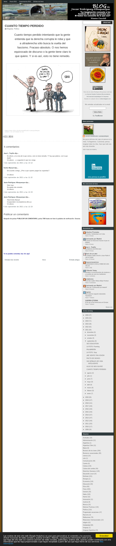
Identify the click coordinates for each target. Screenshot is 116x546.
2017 (87, 406)
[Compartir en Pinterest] (12, 136)
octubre (89, 338)
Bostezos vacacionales (90, 453)
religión (85, 522)
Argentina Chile (88, 445)
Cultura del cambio (89, 468)
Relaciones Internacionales (92, 520)
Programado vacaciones (91, 512)
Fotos (85, 489)
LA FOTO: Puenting (93, 346)
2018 (87, 403)
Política (16, 29)
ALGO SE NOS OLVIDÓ (95, 366)
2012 (87, 421)
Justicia (85, 502)
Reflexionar (86, 517)
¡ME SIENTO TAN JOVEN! (95, 355)
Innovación (86, 499)
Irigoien (88, 292)
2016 (87, 409)
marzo (89, 387)
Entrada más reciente (12, 260)
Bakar (85, 448)
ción (84, 458)
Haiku (85, 494)
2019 (87, 400)
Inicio (5, 1)
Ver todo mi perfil (90, 149)
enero (89, 393)
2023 (87, 324)
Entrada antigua (74, 260)
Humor (85, 497)
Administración (88, 440)
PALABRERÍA (91, 349)
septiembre (91, 341)
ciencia (85, 456)
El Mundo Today (91, 270)
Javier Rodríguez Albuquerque (14, 182)
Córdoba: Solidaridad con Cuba (95, 234)
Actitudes (86, 438)
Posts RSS (13, 1)
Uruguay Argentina (89, 530)
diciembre (90, 332)
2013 (87, 418)
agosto (89, 373)
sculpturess (89, 279)
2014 (87, 415)
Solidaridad (86, 525)
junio (89, 379)
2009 (87, 429)
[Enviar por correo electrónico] (3, 136)
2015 (87, 412)
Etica (84, 486)
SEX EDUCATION (93, 343)
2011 (87, 423)
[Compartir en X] (8, 136)
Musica (85, 504)
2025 (87, 318)
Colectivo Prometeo (92, 232)
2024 (87, 321)
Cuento (85, 463)
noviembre (90, 335)
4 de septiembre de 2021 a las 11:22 (18, 177)
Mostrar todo (109, 307)
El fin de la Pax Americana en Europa (96, 302)
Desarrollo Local (88, 474)
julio (88, 376)
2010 (87, 426)
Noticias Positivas (89, 507)
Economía (86, 481)
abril (88, 385)
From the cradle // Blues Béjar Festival (97, 281)
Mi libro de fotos (38, 1)
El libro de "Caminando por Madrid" (96, 287)
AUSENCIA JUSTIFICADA (93, 249)
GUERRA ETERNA (91, 300)
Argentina (86, 443)
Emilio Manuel (9, 168)
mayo (89, 382)
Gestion (85, 492)
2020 (87, 397)
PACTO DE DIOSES (93, 358)
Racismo (86, 515)
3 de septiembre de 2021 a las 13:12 (18, 163)
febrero (89, 390)
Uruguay (85, 527)
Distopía (85, 479)
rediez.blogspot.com (105, 98)
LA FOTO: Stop (92, 352)
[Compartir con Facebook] (10, 136)
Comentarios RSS (25, 1)
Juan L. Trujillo (9, 153)
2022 (87, 327)
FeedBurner (99, 116)
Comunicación (87, 461)
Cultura (85, 466)
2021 (87, 330)
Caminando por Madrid (93, 239)
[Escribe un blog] (6, 136)
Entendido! (104, 535)
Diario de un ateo (91, 254)
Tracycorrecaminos (92, 262)
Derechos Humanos (89, 471)
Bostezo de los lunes (90, 450)
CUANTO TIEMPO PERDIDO (24, 26)
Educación (86, 484)
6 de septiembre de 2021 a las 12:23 (18, 192)
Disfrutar (85, 476)
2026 (87, 315)
